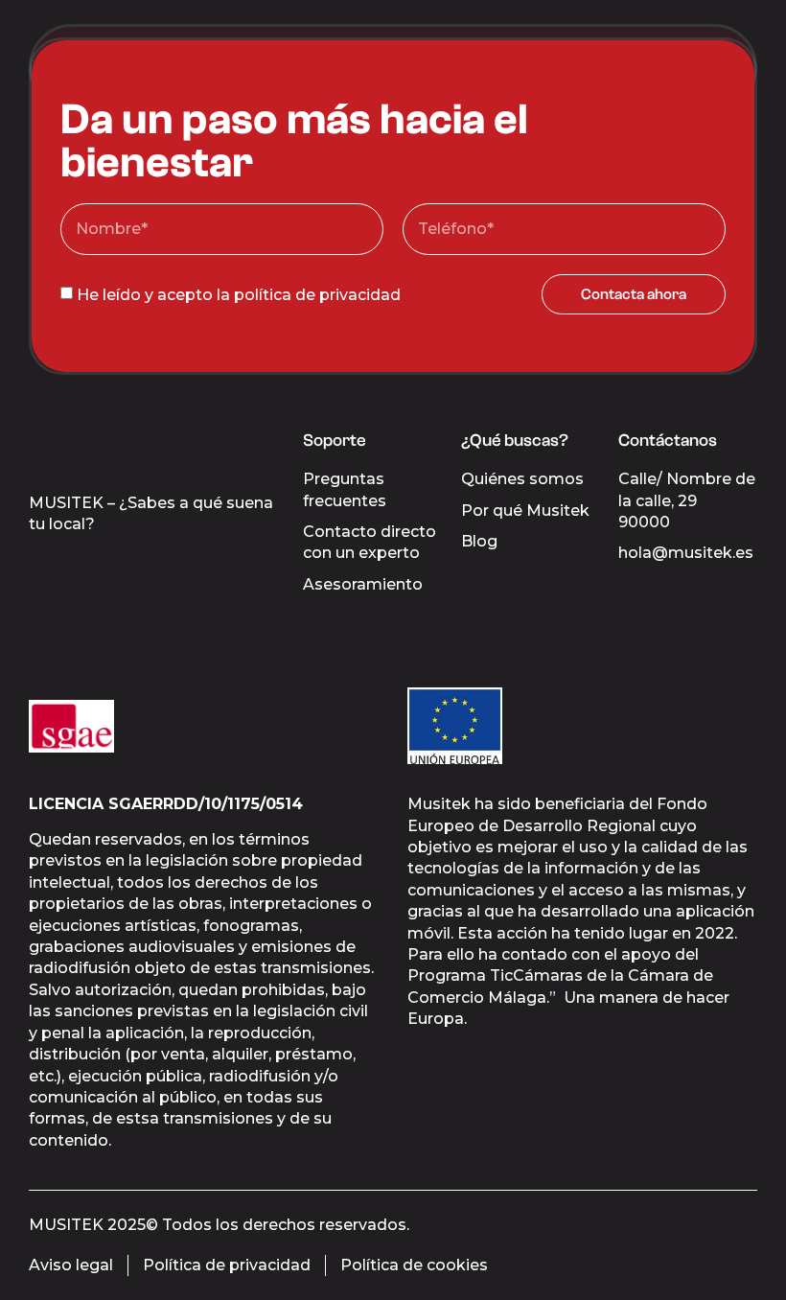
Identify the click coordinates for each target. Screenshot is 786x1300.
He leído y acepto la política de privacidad (239, 294)
